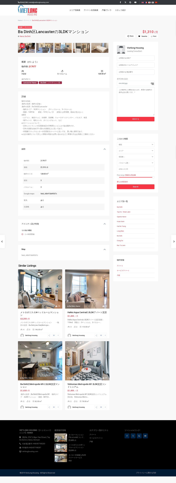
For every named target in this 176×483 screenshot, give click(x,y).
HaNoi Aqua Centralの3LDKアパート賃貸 (87, 312)
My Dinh (119, 207)
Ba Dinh (28, 36)
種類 (120, 145)
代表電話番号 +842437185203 (33, 444)
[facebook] (120, 2)
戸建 (118, 275)
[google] (130, 2)
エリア (121, 151)
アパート (27, 20)
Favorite (144, 36)
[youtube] (135, 2)
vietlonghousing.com (30, 451)
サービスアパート (123, 270)
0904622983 (24, 2)
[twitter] (125, 2)
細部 (23, 149)
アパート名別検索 (91, 10)
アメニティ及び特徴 (30, 224)
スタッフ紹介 (120, 10)
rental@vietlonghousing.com (39, 2)
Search (135, 187)
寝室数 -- (122, 157)
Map (23, 249)
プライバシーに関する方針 (146, 473)
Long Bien (120, 231)
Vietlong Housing (31, 335)
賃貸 (20, 27)
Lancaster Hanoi (29, 83)
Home (20, 20)
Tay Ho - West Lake (123, 212)
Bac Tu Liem (121, 245)
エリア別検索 (74, 10)
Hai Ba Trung (121, 226)
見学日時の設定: (122, 79)
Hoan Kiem (120, 221)
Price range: (121, 175)
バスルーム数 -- (124, 163)
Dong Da (120, 240)
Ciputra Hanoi (121, 217)
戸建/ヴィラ (106, 10)
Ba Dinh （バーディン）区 (50, 83)
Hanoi (22, 36)
